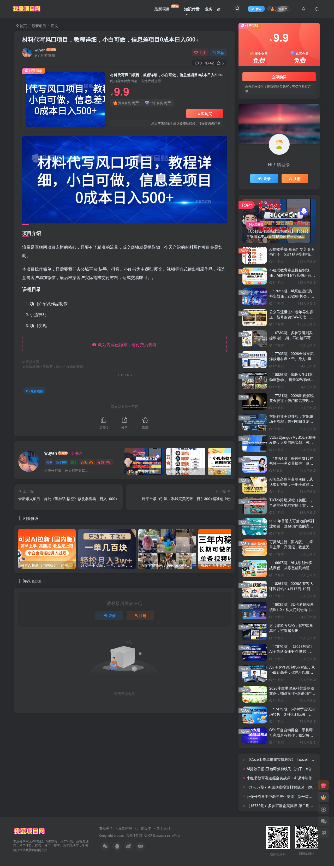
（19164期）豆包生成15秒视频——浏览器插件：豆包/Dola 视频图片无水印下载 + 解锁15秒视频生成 (292, 465)
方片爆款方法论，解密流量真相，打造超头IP (291, 628)
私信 (220, 52)
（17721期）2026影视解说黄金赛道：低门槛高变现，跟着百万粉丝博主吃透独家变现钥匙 (291, 403)
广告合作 (144, 828)
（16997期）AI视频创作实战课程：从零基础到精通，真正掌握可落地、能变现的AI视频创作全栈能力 (291, 570)
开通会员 (281, 9)
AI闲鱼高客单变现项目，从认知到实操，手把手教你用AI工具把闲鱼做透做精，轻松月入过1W (291, 486)
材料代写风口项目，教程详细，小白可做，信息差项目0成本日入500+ (110, 39)
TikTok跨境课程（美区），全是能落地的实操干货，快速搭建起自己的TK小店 (291, 505)
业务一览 (212, 8)
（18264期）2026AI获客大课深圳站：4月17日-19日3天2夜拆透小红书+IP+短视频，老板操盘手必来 (291, 591)
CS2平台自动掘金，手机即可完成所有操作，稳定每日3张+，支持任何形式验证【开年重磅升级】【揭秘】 (292, 737)
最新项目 (166, 7)
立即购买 (204, 113)
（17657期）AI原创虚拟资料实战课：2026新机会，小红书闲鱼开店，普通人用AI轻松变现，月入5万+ (291, 298)
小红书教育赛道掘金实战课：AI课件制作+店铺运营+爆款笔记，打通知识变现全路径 (292, 277)
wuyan (40, 49)
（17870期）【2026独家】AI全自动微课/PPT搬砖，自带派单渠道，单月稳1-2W (291, 651)
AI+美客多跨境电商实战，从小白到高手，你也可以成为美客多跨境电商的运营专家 (292, 672)
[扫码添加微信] (323, 821)
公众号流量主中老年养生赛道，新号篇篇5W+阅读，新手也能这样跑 (291, 316)
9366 (63, 462)
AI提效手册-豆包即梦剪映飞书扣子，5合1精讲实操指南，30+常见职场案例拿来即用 (292, 256)
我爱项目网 (134, 835)
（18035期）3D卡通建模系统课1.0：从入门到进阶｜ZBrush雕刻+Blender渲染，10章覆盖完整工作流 (291, 612)
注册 (142, 615)
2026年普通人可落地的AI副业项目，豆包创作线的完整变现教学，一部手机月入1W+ (291, 528)
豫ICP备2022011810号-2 (162, 835)
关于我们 (163, 828)
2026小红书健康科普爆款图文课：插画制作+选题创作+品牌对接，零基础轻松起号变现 (292, 695)
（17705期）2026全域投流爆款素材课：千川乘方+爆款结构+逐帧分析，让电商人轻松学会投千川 (292, 361)
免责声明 (125, 828)
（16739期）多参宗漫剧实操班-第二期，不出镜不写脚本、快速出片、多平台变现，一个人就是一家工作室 (291, 340)
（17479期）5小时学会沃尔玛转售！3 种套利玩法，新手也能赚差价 (292, 714)
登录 (112, 615)
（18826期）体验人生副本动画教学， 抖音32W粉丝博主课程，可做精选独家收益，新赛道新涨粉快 (291, 382)
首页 (23, 25)
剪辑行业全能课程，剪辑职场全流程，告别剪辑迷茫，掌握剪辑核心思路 (291, 421)
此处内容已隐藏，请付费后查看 (126, 344)
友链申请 (106, 828)
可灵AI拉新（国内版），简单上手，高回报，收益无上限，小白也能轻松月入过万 (291, 546)
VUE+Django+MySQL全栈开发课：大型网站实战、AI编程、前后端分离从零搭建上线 (292, 445)
